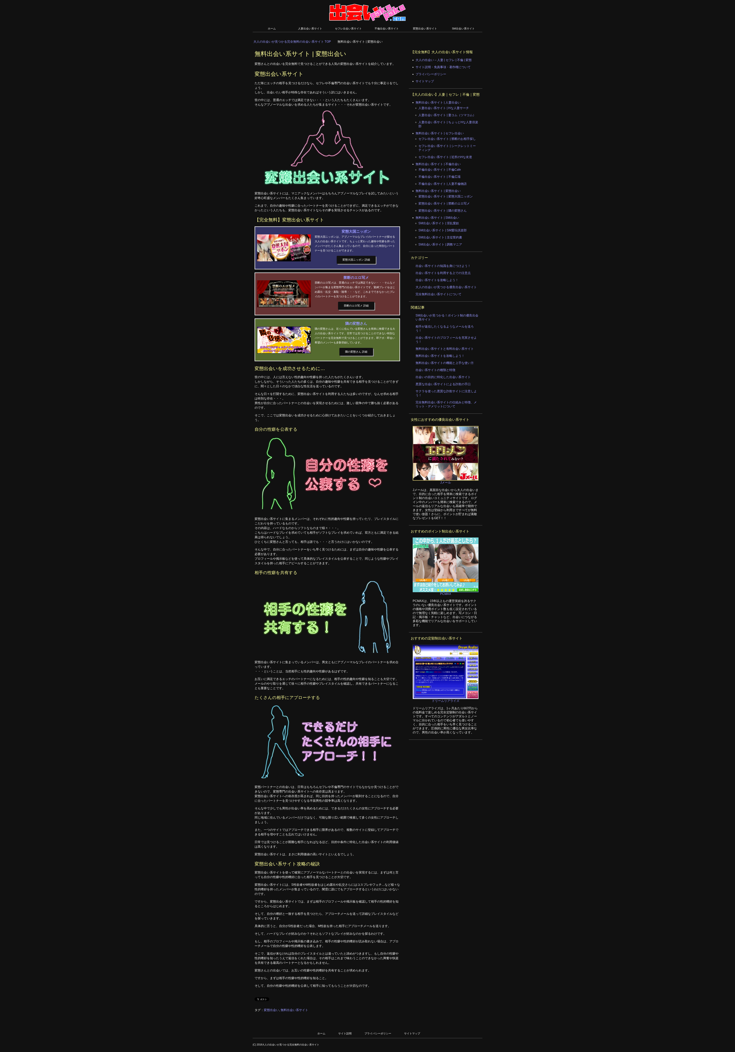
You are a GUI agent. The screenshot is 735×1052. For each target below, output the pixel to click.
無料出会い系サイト (294, 1010)
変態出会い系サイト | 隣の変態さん (442, 210)
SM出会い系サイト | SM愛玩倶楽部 (442, 230)
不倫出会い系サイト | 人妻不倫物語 (442, 183)
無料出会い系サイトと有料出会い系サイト (445, 348)
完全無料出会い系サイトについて (438, 294)
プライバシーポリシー (431, 74)
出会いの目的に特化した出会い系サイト (443, 377)
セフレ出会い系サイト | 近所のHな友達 (445, 157)
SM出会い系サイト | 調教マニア (440, 244)
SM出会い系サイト (463, 28)
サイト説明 (345, 1033)
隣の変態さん (356, 323)
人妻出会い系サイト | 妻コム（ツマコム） (447, 115)
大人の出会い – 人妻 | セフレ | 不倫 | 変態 (444, 60)
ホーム (272, 28)
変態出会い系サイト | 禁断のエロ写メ (444, 203)
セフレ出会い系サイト (348, 28)
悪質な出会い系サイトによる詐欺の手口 (443, 384)
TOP (294, 41)
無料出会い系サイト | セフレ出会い (440, 133)
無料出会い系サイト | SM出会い (437, 217)
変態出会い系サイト (425, 28)
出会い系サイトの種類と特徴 (435, 370)
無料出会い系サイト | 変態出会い (438, 190)
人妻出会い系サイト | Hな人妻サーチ (443, 108)
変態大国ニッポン (356, 231)
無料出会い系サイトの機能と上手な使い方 (445, 363)
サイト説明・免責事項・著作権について (443, 67)
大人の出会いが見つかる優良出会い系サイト (446, 287)
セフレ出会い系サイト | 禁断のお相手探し (447, 138)
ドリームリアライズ (445, 700)
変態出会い (271, 1010)
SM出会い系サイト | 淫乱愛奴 (438, 223)
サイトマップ (425, 81)
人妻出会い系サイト (310, 28)
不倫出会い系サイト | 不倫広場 (439, 176)
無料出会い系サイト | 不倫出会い (438, 164)
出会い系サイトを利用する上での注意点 (443, 273)
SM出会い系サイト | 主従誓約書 (440, 237)
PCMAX (445, 593)
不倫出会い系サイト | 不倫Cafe (439, 169)
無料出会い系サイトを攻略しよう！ (440, 355)
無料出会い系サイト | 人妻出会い (438, 102)
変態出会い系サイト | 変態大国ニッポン (445, 196)
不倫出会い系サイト (387, 28)
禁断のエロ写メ (356, 278)
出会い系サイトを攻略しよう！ (437, 280)
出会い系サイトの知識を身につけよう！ (443, 265)
